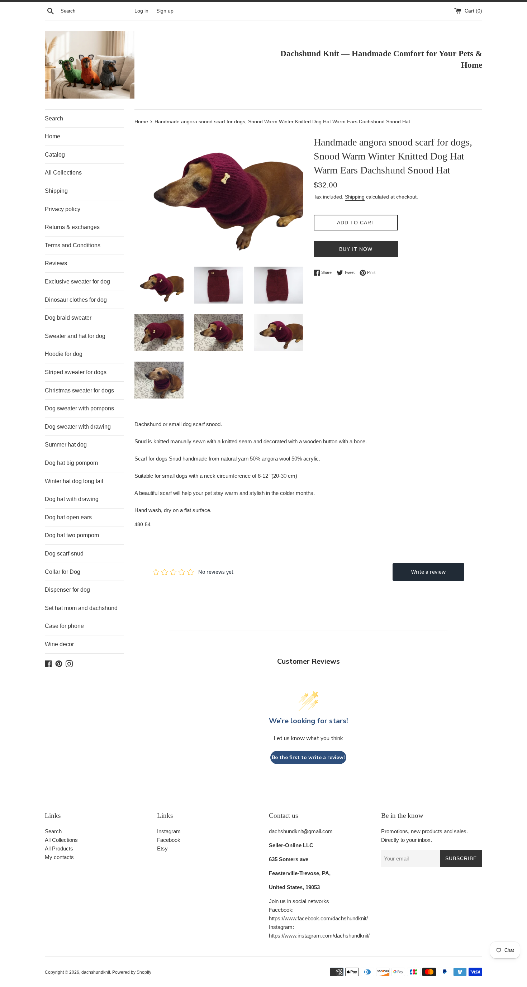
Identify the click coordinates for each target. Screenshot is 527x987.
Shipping (56, 191)
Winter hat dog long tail (74, 481)
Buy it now (355, 249)
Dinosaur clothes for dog (76, 300)
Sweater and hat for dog (75, 336)
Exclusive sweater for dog (77, 281)
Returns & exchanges (72, 227)
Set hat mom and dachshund (81, 608)
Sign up (165, 11)
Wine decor (59, 644)
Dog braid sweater (68, 318)
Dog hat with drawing (72, 499)
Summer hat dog (66, 445)
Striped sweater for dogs (75, 372)
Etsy (162, 848)
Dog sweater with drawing (78, 427)
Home (52, 136)
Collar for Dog (62, 572)
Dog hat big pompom (71, 463)
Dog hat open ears (68, 517)
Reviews (56, 263)
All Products (59, 848)
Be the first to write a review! (308, 757)
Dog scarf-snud (64, 553)
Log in (141, 11)
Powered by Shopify (131, 972)
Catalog (55, 155)
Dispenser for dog (67, 590)
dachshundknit (95, 972)
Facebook (168, 840)
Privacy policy (62, 209)
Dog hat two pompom (72, 535)
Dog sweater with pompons (79, 408)
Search (54, 118)
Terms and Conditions (72, 245)
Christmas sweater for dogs (79, 390)
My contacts (59, 857)
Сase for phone (64, 626)
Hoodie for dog (63, 354)
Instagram (169, 831)
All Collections (63, 173)
